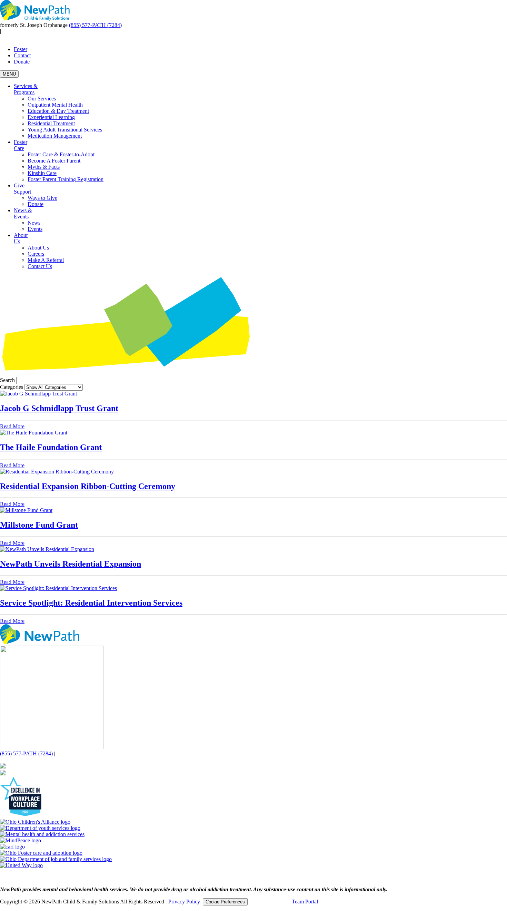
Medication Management (55, 136)
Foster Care (20, 145)
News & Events (23, 213)
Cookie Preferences (225, 901)
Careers (36, 254)
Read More (12, 426)
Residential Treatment (51, 123)
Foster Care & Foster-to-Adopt (61, 154)
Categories (11, 387)
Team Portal (305, 901)
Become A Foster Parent (54, 161)
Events (35, 229)
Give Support (22, 189)
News (34, 223)
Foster (20, 49)
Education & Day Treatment (58, 111)
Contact (22, 55)
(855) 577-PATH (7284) (95, 25)
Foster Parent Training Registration (65, 179)
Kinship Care (42, 173)
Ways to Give (42, 198)
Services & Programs (26, 89)
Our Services (42, 98)
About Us (38, 248)
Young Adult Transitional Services (65, 130)
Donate (22, 62)
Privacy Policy (184, 901)
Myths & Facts (44, 167)
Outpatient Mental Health (55, 105)
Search (7, 380)
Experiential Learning (51, 117)
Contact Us (40, 266)
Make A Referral (46, 260)
